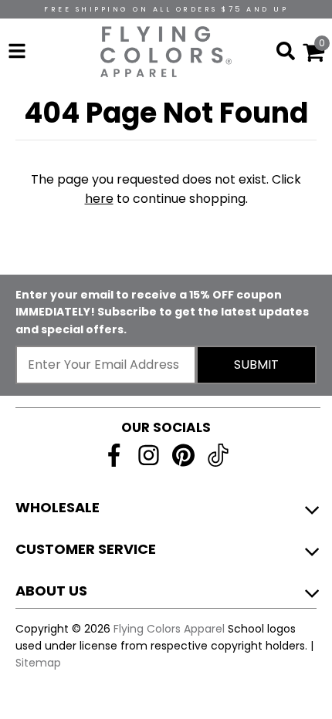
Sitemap (38, 662)
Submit (256, 364)
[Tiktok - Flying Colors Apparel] (218, 455)
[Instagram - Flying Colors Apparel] (148, 455)
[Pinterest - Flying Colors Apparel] (183, 455)
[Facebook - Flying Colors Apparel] (114, 455)
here (99, 199)
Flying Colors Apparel (169, 628)
